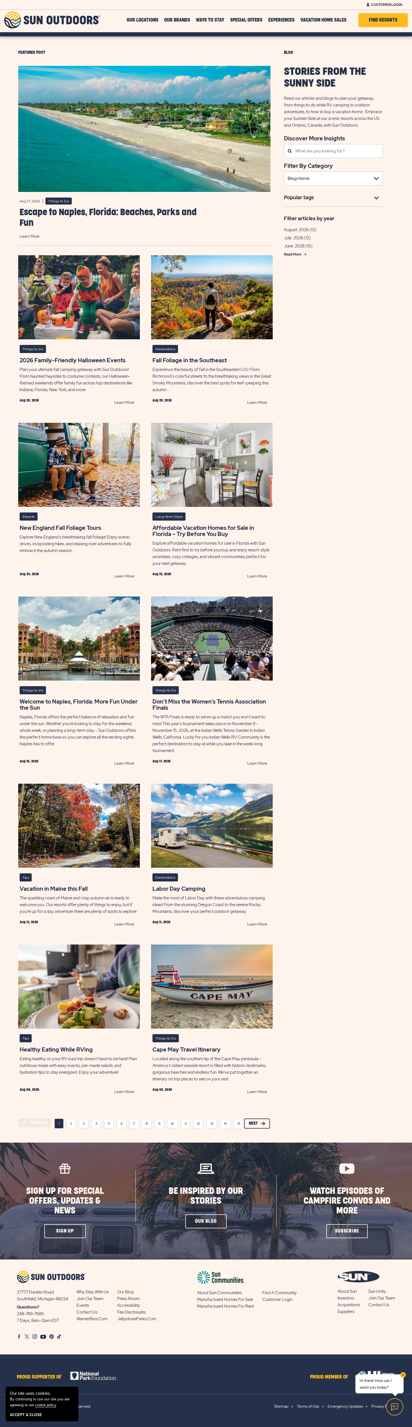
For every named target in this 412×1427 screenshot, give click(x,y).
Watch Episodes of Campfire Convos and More (347, 1201)
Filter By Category (308, 166)
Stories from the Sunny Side (325, 78)
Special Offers (246, 20)
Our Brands (177, 20)
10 (172, 1123)
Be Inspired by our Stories (206, 1196)
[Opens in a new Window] (99, 1375)
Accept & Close (26, 1415)
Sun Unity (377, 1291)
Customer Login (386, 5)
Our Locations (142, 20)
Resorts (28, 516)
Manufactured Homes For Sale (225, 1299)
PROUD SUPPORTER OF (39, 1377)
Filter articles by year (309, 218)
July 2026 (293, 238)
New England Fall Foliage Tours (60, 528)
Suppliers (346, 1311)
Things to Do (58, 201)
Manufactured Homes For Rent (225, 1306)
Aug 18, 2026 (29, 761)
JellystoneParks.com (136, 1319)
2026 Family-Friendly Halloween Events (73, 360)
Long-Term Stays (169, 516)
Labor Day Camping (178, 889)
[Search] (289, 151)
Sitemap (281, 1406)
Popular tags (299, 197)
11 (185, 1123)
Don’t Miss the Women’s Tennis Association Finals (209, 705)
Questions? (28, 1307)
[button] (65, 1231)
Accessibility (128, 1305)
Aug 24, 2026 (29, 574)
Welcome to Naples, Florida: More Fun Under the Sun (79, 705)
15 (238, 1123)
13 (211, 1123)
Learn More (30, 236)
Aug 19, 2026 (161, 574)
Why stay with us (93, 1292)
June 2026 (294, 246)
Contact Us (87, 1312)
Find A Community (279, 1293)
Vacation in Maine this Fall (54, 889)
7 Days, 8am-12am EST (38, 1320)
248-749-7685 (30, 1314)
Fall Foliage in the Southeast (189, 360)
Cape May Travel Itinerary (186, 1050)
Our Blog (125, 1292)
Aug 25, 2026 (29, 400)
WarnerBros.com (92, 1319)
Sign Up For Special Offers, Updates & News (65, 1201)
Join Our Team (90, 1298)
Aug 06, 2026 (29, 1089)
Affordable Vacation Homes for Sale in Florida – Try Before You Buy (203, 531)
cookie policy (45, 1405)
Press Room (128, 1298)
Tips (25, 877)
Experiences (281, 20)
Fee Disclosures (131, 1312)
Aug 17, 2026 (161, 761)
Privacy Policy (383, 1406)
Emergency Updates (345, 1406)
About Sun (347, 1291)
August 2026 (296, 230)
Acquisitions (348, 1305)
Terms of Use (308, 1406)
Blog (288, 52)
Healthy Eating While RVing (56, 1050)
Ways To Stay (210, 20)
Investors (345, 1298)
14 (225, 1123)
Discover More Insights (314, 138)
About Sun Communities (219, 1293)
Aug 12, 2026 (29, 922)
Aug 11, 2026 (161, 922)
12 (198, 1123)
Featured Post (31, 52)
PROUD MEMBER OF (329, 1377)
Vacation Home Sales (323, 20)
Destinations (165, 349)
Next (253, 1123)
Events (83, 1305)
